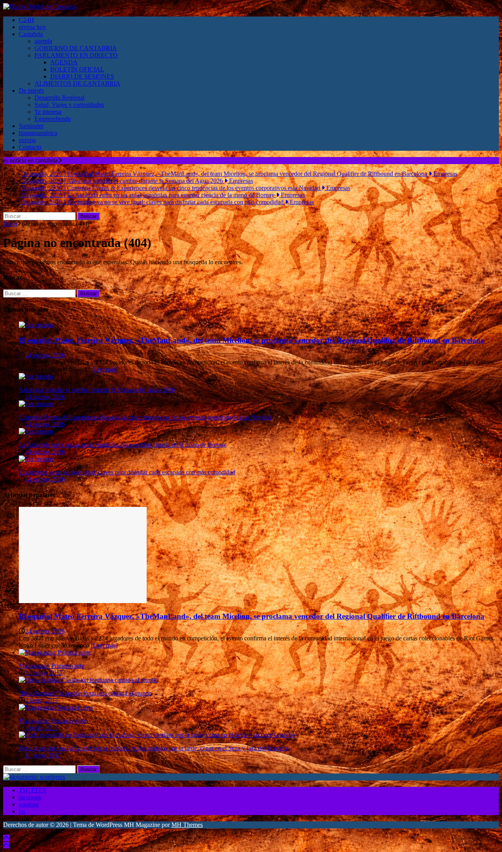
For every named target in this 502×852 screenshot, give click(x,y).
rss (22, 811)
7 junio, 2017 (41, 700)
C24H (26, 19)
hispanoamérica (38, 133)
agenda (43, 41)
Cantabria (31, 34)
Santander (31, 125)
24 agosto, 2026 (45, 355)
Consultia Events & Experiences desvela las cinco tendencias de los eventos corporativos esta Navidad (145, 417)
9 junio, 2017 (41, 727)
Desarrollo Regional (59, 97)
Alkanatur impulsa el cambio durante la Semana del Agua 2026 (97, 389)
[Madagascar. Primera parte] (55, 652)
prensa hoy (32, 27)
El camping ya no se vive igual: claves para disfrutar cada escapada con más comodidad (127, 472)
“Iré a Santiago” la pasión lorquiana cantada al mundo (85, 693)
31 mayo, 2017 (43, 672)
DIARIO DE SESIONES (82, 76)
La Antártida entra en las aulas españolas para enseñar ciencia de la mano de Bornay (122, 444)
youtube (29, 804)
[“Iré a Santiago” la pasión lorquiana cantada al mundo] (88, 679)
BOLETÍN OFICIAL (77, 69)
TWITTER (33, 790)
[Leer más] (104, 369)
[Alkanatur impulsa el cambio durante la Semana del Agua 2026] (36, 376)
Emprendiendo (53, 118)
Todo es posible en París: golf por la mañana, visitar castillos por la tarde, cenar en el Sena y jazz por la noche (154, 748)
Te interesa (48, 111)
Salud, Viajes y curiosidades (69, 104)
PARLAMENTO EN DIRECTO (76, 55)
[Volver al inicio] (6, 838)
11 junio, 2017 (43, 755)
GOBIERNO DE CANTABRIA (76, 48)
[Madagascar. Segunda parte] (56, 707)
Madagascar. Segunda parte (53, 720)
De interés (31, 90)
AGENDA (64, 62)
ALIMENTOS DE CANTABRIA (77, 83)
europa (27, 140)
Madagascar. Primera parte (51, 665)
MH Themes (187, 824)
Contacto (30, 147)
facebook (30, 797)
